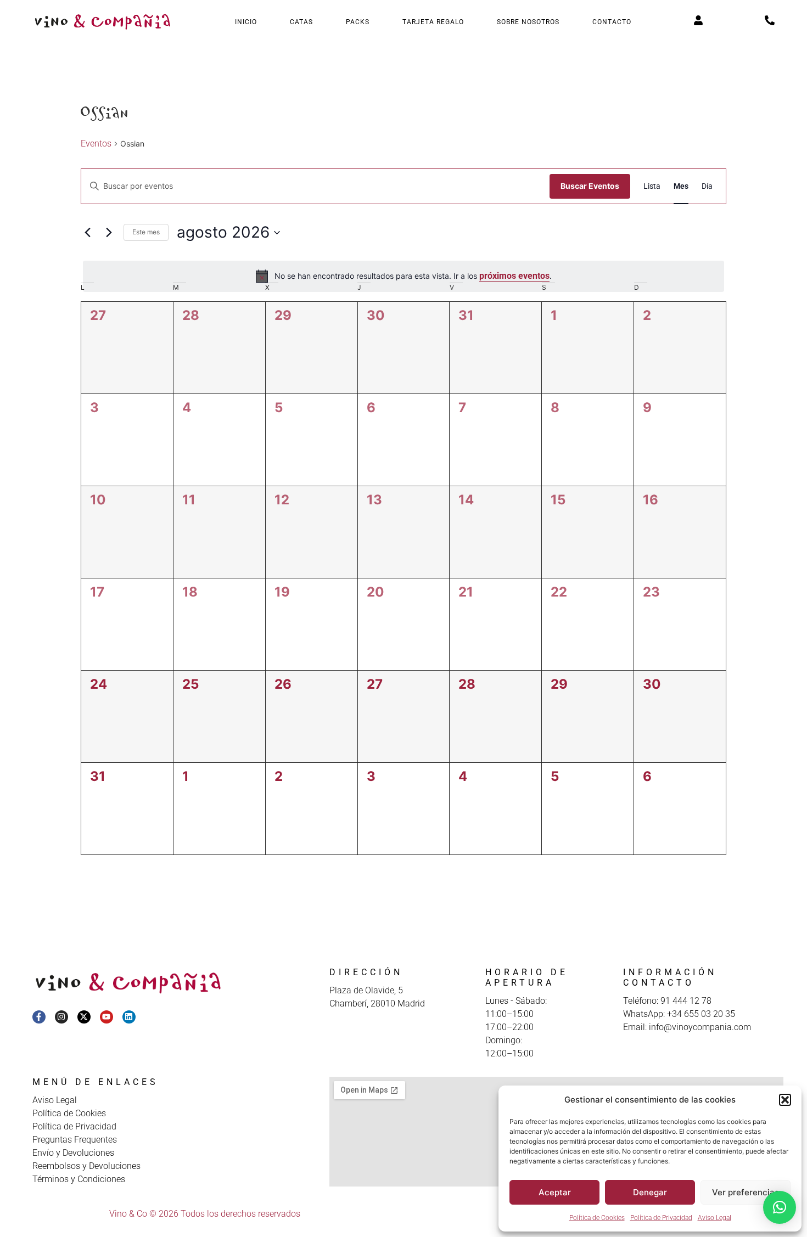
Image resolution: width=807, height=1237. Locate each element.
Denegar (650, 1192)
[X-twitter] (84, 1017)
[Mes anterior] (87, 232)
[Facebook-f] (39, 1017)
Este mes (146, 232)
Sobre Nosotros (528, 22)
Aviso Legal (714, 1218)
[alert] (403, 276)
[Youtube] (106, 1017)
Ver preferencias (745, 1192)
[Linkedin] (129, 1017)
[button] (785, 1099)
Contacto (611, 22)
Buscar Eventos (590, 185)
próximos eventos (514, 276)
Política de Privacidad (661, 1218)
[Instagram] (61, 1017)
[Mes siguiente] (108, 232)
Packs (357, 22)
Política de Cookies (597, 1218)
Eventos (96, 143)
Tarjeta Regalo (433, 22)
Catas (301, 22)
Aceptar (555, 1192)
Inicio (246, 22)
